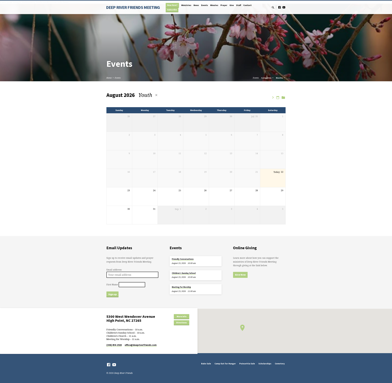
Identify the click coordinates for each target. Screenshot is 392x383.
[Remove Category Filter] (156, 95)
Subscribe (172, 9)
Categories (266, 78)
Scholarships (264, 363)
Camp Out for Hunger (225, 363)
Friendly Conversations (183, 259)
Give (232, 5)
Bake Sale (206, 363)
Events (204, 5)
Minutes (214, 5)
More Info (182, 316)
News (196, 5)
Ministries (186, 5)
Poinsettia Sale (247, 363)
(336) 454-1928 (114, 345)
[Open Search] (273, 7)
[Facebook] (279, 7)
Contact (247, 5)
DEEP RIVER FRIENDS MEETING (133, 7)
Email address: (114, 269)
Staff (238, 5)
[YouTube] (284, 7)
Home (109, 78)
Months (279, 78)
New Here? (172, 5)
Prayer (224, 5)
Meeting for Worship (181, 287)
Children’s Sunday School (184, 273)
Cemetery (280, 363)
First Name (112, 284)
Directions (181, 322)
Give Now (240, 274)
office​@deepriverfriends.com (141, 345)
